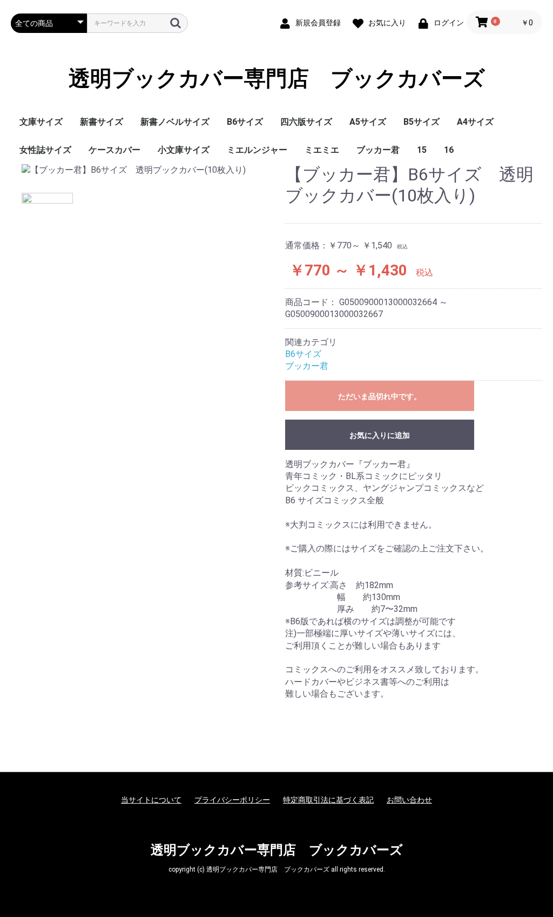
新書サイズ (101, 122)
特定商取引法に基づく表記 (328, 799)
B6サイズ (245, 122)
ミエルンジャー (257, 150)
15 (422, 150)
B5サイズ (421, 122)
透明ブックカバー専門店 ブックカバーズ (277, 78)
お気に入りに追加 (379, 435)
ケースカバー (114, 150)
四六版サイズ (306, 122)
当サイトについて (151, 799)
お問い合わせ (409, 799)
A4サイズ (475, 122)
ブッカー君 (378, 150)
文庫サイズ (41, 122)
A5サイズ (367, 122)
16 (449, 150)
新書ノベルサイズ (175, 122)
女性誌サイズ (45, 150)
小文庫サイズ (184, 150)
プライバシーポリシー (232, 799)
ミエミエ (322, 150)
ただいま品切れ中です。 (379, 396)
